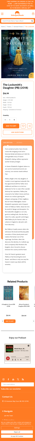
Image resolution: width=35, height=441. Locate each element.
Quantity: (6, 115)
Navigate (8, 411)
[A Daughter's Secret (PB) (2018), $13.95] (8, 293)
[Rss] (22, 379)
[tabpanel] (8, 305)
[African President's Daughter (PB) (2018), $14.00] (24, 293)
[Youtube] (13, 379)
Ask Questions (17, 132)
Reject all (17, 432)
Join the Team (8, 415)
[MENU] (2, 14)
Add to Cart (11, 126)
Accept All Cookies (17, 436)
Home (3, 26)
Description (7, 142)
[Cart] (33, 14)
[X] (18, 379)
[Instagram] (3, 379)
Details (19, 142)
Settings (17, 428)
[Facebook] (8, 379)
